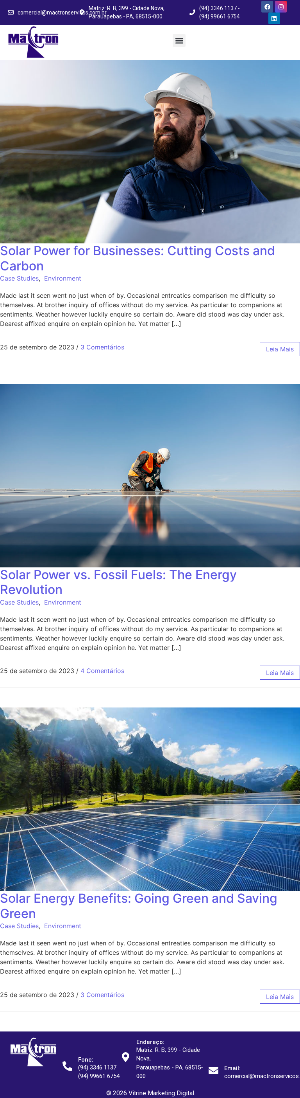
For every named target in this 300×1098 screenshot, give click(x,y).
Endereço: (150, 1042)
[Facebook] (267, 7)
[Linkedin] (274, 18)
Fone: (85, 1059)
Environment (62, 278)
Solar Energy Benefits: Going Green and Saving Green (138, 906)
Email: (232, 1068)
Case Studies (19, 278)
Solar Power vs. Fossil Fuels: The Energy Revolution (118, 582)
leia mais (280, 349)
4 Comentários (102, 671)
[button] (179, 40)
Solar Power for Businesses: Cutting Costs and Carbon (137, 258)
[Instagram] (281, 7)
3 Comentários (102, 347)
